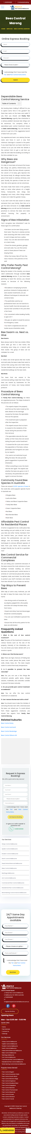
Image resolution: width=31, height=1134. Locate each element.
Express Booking (10, 1011)
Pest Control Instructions (18, 75)
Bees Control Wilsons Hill (9, 735)
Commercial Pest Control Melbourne (13, 883)
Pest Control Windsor (8, 1096)
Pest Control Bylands (8, 1087)
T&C (5, 75)
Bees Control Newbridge (9, 731)
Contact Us (5, 1031)
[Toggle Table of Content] (18, 103)
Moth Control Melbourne (9, 858)
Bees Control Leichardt (8, 727)
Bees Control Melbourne (9, 868)
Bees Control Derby (7, 723)
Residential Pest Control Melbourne (12, 888)
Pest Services (6, 1029)
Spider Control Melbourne (10, 849)
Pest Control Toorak (8, 1099)
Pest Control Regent (8, 1072)
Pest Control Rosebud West (10, 1083)
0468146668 (8, 2)
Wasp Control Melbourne (9, 844)
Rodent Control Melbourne (10, 854)
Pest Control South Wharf (9, 1076)
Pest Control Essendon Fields (10, 1074)
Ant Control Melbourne (9, 878)
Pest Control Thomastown (10, 1090)
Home (4, 1027)
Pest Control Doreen (8, 1094)
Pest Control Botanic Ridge (10, 1078)
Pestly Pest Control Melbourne (14, 993)
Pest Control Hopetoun (9, 1081)
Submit (15, 80)
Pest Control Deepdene (9, 1085)
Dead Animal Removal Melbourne (12, 863)
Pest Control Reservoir (8, 1092)
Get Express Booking (15, 817)
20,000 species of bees (20, 486)
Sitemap (4, 1033)
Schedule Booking (24, 2)
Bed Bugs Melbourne (8, 873)
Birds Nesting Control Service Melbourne (14, 892)
